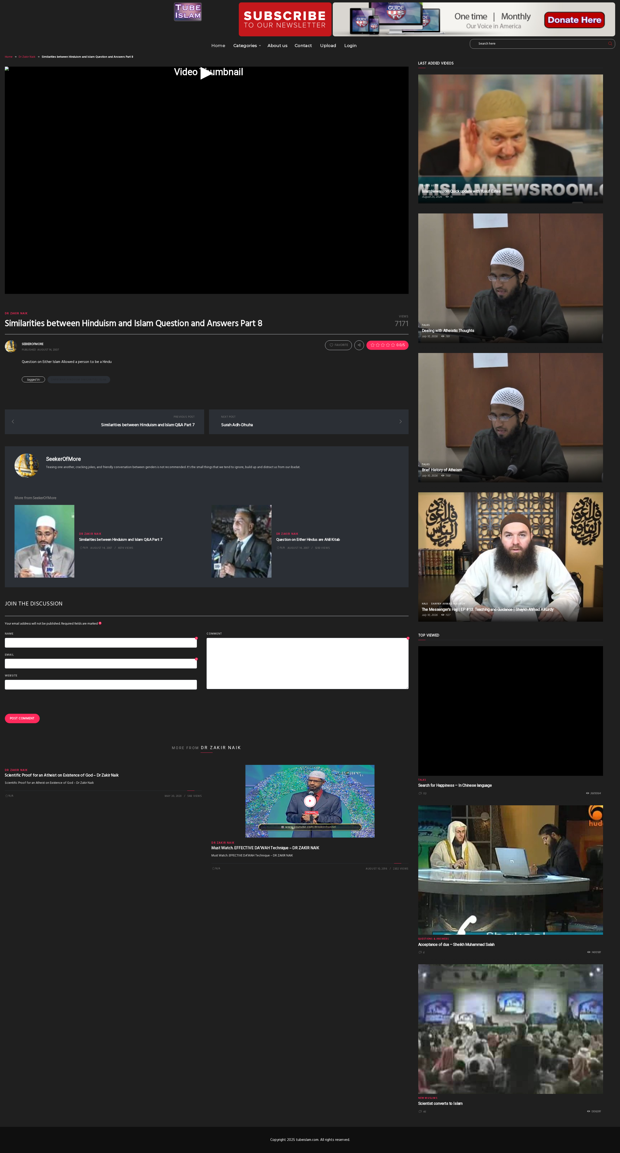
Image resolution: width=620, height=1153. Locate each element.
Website (11, 675)
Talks (426, 325)
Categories (245, 45)
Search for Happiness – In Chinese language (455, 785)
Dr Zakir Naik (27, 57)
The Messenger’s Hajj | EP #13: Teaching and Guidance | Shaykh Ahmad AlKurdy (488, 609)
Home (218, 45)
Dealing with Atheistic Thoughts (448, 330)
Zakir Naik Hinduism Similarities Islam (79, 380)
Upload (328, 45)
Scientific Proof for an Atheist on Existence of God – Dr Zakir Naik (62, 775)
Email (101, 655)
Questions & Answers (433, 939)
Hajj (425, 604)
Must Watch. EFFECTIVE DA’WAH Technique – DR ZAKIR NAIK (265, 848)
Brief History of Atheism (442, 470)
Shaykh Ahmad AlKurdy (448, 604)
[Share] (359, 345)
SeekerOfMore (63, 459)
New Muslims (427, 1098)
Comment (307, 634)
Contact (303, 45)
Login (350, 45)
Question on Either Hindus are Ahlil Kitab (308, 540)
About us (277, 45)
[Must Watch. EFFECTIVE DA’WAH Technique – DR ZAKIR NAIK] (310, 801)
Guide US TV (430, 186)
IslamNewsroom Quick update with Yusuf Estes (461, 191)
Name (101, 634)
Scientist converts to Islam (440, 1103)
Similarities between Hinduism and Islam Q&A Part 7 (120, 540)
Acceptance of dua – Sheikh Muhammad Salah (456, 944)
